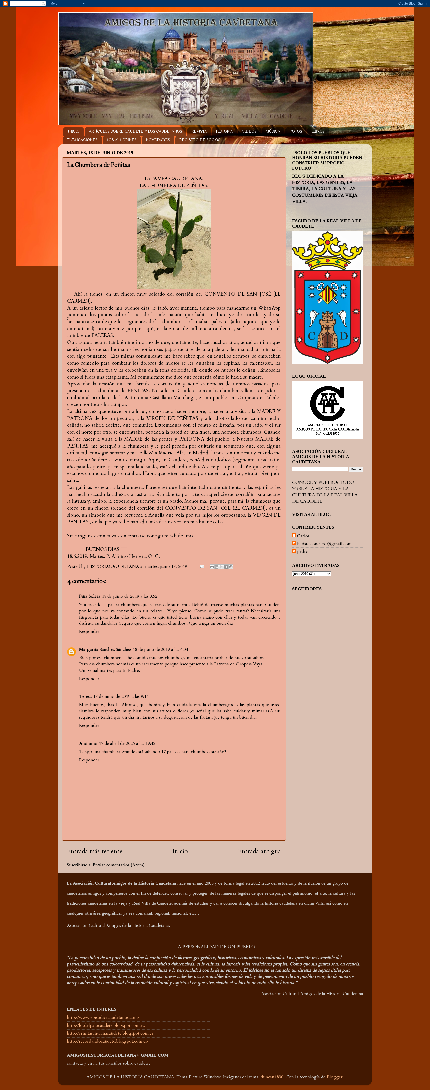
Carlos (303, 536)
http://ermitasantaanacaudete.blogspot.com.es (110, 1033)
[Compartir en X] (221, 566)
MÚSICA (273, 131)
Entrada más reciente (94, 851)
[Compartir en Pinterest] (230, 566)
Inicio (180, 851)
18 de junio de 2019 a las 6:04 (160, 649)
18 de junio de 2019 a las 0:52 (129, 596)
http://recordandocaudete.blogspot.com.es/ (107, 1041)
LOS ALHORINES (122, 140)
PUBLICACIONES (82, 140)
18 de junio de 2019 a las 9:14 (121, 696)
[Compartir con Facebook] (226, 566)
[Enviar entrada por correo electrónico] (201, 566)
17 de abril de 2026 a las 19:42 (127, 743)
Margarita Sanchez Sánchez (105, 649)
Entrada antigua (259, 851)
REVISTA (199, 131)
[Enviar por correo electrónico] (212, 566)
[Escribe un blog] (216, 566)
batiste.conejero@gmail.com (324, 543)
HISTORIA (224, 131)
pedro (302, 551)
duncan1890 (272, 1077)
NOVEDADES (158, 140)
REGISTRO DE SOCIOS (199, 140)
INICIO (74, 131)
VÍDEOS (249, 131)
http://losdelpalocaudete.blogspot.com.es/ (106, 1025)
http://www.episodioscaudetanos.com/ (103, 1017)
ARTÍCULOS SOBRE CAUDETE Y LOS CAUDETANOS (135, 131)
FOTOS (295, 131)
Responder (89, 631)
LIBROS (318, 131)
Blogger (335, 1077)
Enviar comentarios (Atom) (119, 865)
